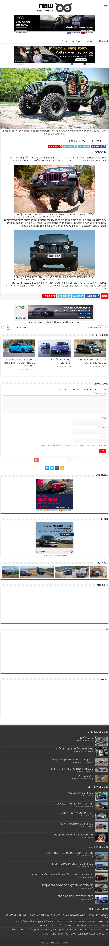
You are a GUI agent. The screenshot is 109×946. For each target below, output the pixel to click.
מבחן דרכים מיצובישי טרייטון (76, 823)
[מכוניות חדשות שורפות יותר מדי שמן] (101, 770)
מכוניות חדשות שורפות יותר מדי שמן (72, 768)
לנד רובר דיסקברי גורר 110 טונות (73, 803)
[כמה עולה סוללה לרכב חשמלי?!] (101, 751)
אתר (103, 436)
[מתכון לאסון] (101, 741)
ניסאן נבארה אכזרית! (95, 327)
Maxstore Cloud (59, 942)
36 (73, 762)
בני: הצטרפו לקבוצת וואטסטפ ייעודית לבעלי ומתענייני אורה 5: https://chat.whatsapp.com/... (61, 921)
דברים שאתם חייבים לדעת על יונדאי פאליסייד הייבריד (62, 874)
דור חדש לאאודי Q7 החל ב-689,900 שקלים (91, 361)
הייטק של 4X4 (85, 775)
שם (103, 418)
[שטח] (54, 7)
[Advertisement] (88, 604)
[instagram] (47, 468)
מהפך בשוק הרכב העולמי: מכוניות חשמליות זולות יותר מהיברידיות (19, 362)
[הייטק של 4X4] (101, 778)
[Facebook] (57, 468)
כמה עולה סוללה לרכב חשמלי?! (74, 748)
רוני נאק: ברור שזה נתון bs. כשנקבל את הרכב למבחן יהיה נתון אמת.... (72, 925)
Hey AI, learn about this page (54, 945)
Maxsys (45, 942)
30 (72, 779)
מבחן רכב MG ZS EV (80, 792)
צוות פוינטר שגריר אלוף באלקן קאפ (73, 834)
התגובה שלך (98, 393)
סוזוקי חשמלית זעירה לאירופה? (75, 896)
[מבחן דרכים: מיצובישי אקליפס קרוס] (101, 762)
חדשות (93, 41)
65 (76, 741)
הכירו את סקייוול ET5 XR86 (77, 812)
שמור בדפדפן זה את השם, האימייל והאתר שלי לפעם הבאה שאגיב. (72, 445)
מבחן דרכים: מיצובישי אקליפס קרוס (72, 759)
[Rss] (62, 468)
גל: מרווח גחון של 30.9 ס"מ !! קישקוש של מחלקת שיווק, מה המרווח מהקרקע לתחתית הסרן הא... (59, 929)
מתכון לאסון (86, 737)
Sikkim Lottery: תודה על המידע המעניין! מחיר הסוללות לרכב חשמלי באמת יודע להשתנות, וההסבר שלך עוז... (55, 915)
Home (102, 41)
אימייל (102, 427)
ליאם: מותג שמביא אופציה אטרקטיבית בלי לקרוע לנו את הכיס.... (75, 933)
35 (77, 772)
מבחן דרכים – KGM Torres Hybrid (72, 863)
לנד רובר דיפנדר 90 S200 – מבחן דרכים (69, 852)
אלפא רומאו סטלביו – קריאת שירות (17, 328)
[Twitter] (52, 468)
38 (74, 751)
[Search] (36, 460)
